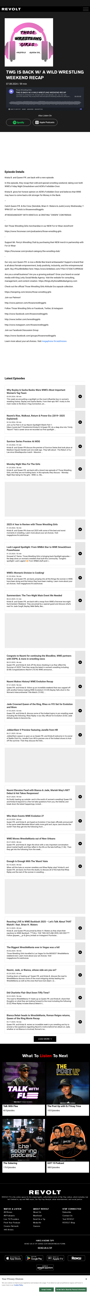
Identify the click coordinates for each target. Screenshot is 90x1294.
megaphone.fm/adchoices (54, 341)
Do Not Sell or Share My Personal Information (70, 1289)
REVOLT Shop (68, 1222)
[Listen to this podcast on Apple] (45, 122)
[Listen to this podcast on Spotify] (18, 122)
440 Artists (9, 1229)
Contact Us (67, 1215)
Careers (36, 1226)
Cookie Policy (18, 1285)
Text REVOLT (68, 1219)
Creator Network (11, 1226)
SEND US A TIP (45, 1248)
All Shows (8, 1212)
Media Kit (37, 1222)
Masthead (37, 1215)
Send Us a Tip (39, 1219)
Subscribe (66, 1212)
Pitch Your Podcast (12, 1222)
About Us (37, 1212)
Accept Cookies (46, 1289)
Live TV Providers (11, 1219)
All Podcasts (9, 1215)
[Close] (86, 1279)
